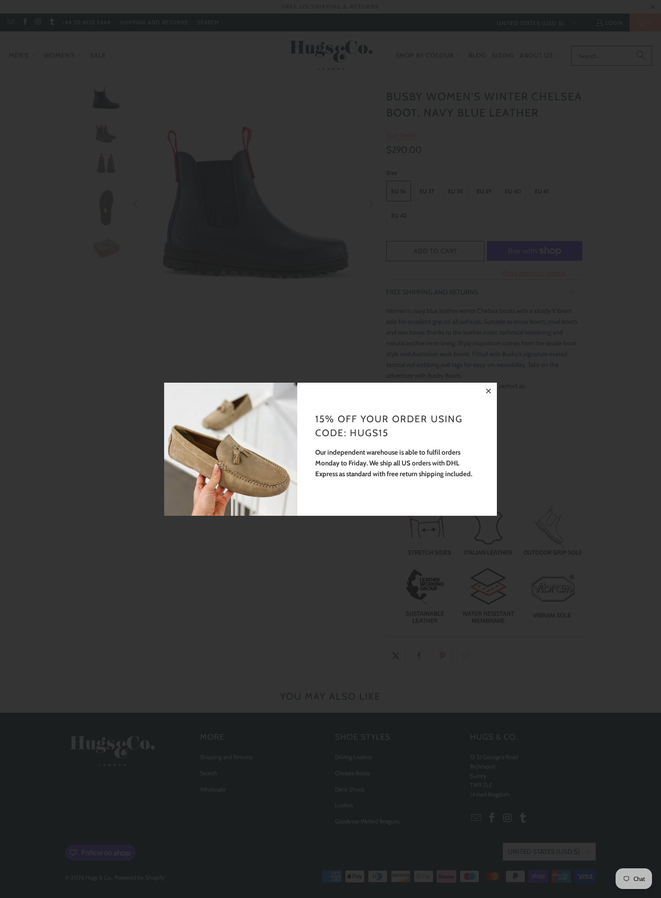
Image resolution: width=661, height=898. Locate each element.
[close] (489, 391)
